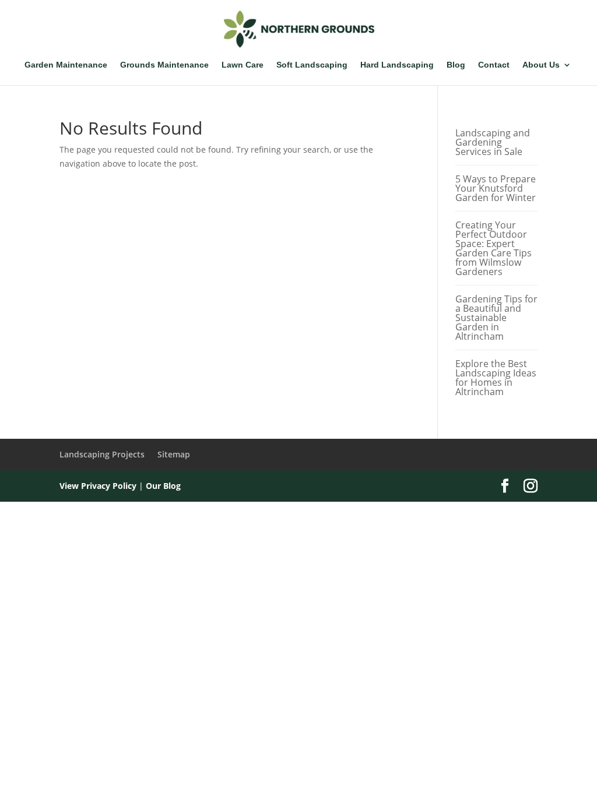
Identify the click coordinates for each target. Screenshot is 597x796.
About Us (541, 65)
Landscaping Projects (102, 454)
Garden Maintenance (65, 65)
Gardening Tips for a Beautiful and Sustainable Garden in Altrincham (496, 318)
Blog (456, 65)
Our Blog (163, 485)
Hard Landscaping (397, 65)
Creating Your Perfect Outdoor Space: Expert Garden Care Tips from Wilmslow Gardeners (493, 248)
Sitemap (173, 454)
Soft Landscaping (311, 65)
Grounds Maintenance (164, 65)
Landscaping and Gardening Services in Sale (492, 142)
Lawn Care (243, 65)
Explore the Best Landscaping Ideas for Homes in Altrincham (495, 377)
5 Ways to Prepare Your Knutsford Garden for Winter (495, 188)
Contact (494, 65)
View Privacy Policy (97, 485)
